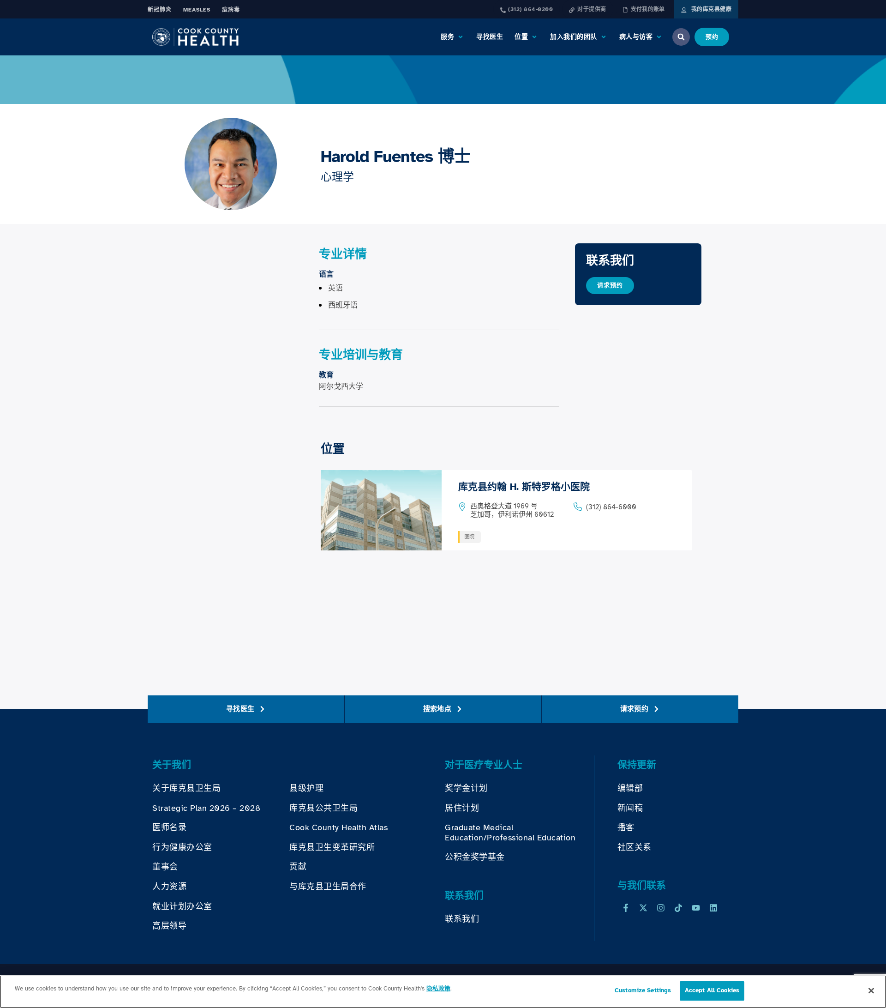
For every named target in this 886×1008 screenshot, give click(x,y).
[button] (452, 37)
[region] (443, 991)
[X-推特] (643, 907)
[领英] (713, 907)
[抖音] (678, 907)
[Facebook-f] (625, 907)
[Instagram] (661, 907)
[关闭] (871, 990)
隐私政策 (438, 988)
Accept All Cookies (712, 990)
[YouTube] (696, 907)
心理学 (337, 177)
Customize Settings (643, 990)
